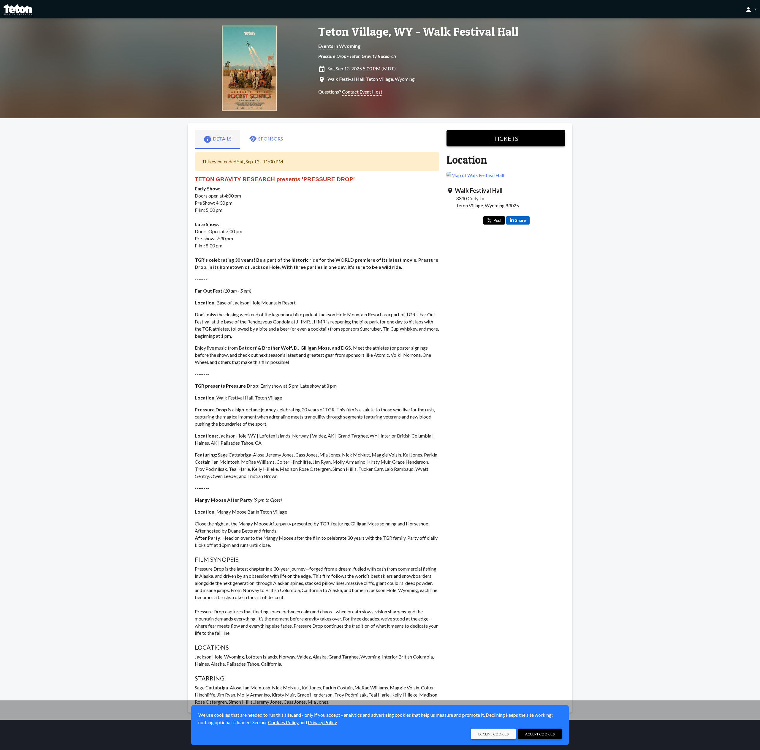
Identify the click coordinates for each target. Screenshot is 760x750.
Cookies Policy (283, 722)
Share (520, 220)
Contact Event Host (362, 91)
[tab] (217, 139)
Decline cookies (493, 734)
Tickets (506, 138)
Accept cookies (540, 734)
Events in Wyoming (339, 46)
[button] (750, 9)
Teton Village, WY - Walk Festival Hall (418, 31)
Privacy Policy (322, 722)
